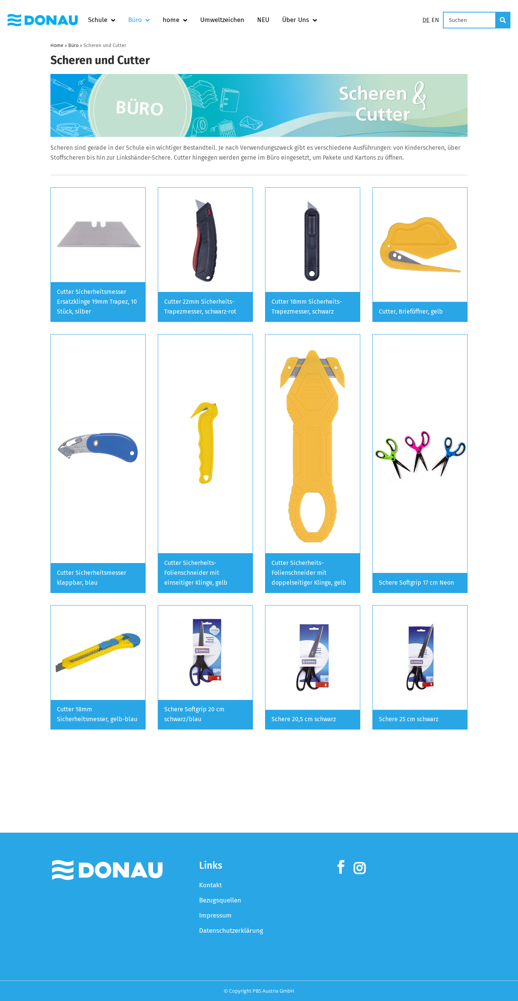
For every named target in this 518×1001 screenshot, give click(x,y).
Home (56, 45)
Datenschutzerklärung (231, 931)
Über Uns (295, 20)
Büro (135, 20)
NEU (263, 20)
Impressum (215, 915)
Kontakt (210, 885)
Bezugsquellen (220, 900)
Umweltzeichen (222, 20)
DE (426, 20)
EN (435, 20)
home (171, 20)
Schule (97, 20)
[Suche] (503, 20)
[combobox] (469, 20)
